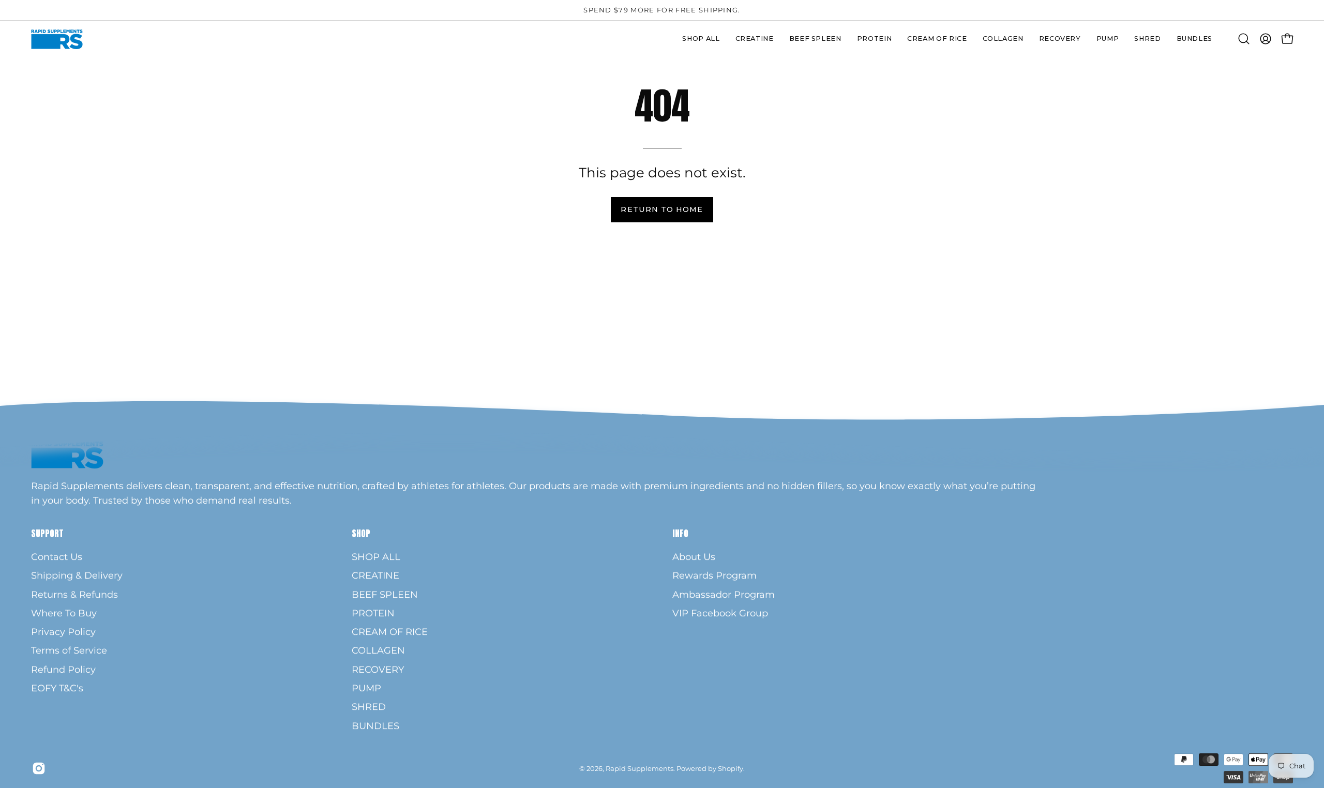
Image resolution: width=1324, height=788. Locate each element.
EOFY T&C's (57, 688)
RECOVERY (378, 669)
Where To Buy (64, 613)
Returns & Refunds (74, 594)
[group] (662, 10)
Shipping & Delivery (77, 575)
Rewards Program (714, 575)
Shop (361, 533)
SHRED (369, 707)
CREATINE (375, 575)
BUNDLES (375, 725)
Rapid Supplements (639, 768)
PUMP (366, 688)
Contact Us (56, 556)
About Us (693, 556)
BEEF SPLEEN (385, 594)
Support (47, 533)
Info (680, 533)
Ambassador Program (723, 594)
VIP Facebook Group (720, 613)
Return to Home (662, 209)
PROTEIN (373, 613)
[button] (874, 39)
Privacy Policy (63, 632)
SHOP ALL (376, 556)
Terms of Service (69, 650)
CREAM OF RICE (390, 632)
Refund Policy (63, 669)
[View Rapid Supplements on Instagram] (39, 768)
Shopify (730, 768)
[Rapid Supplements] (57, 39)
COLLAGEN (378, 650)
